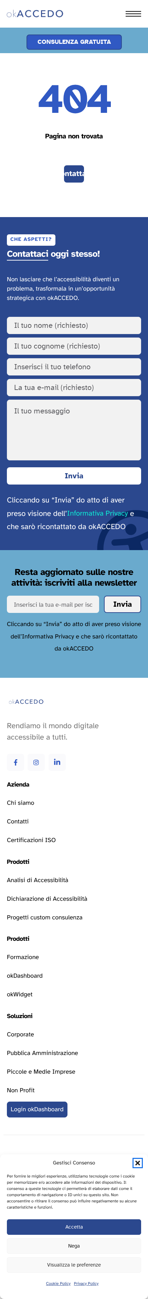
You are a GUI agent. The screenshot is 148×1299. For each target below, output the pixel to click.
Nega (74, 1246)
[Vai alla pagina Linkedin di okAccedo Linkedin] (57, 762)
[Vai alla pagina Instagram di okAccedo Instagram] (36, 762)
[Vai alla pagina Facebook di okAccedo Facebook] (15, 762)
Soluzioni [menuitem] (24, 51)
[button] (137, 1163)
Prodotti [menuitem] (23, 36)
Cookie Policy (58, 1284)
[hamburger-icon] (133, 13)
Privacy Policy (86, 1284)
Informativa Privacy (97, 513)
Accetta (74, 1227)
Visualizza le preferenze (74, 1265)
